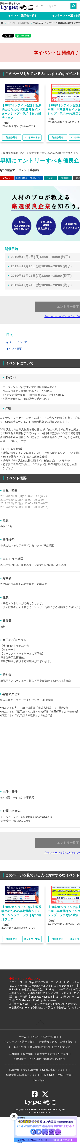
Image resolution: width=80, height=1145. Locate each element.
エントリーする (32, 137)
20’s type (49, 1074)
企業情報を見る (48, 1041)
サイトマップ (62, 1046)
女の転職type (31, 1069)
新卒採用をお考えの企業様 (52, 1053)
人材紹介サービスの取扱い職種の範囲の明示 (39, 1058)
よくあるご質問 (17, 1046)
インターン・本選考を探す (19, 1041)
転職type (14, 1069)
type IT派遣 (64, 1074)
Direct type (39, 1079)
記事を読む (66, 1041)
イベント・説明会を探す (22, 15)
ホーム (22, 1036)
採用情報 (28, 1053)
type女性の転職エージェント (23, 1074)
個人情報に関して (40, 1046)
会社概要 (14, 1053)
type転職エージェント (55, 1069)
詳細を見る (11, 137)
